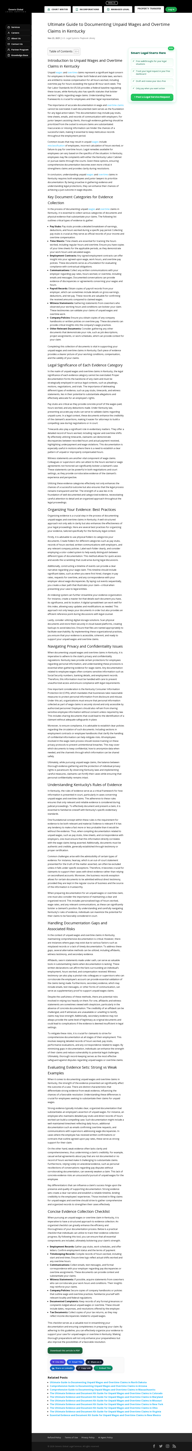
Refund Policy (54, 1437)
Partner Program (20, 49)
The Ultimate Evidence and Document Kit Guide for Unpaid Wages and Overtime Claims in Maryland (106, 1396)
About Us (16, 38)
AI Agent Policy (105, 1437)
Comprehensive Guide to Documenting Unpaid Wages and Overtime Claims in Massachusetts (102, 1389)
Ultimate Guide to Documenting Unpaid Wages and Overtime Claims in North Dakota (98, 1382)
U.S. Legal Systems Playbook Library (78, 38)
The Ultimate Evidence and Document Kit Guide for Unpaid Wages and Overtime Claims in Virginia (105, 1411)
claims (120, 105)
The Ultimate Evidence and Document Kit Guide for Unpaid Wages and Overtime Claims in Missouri (106, 1400)
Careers (15, 32)
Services (15, 27)
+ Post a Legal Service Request (152, 96)
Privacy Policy (88, 1437)
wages (59, 72)
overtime (72, 72)
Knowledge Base (19, 55)
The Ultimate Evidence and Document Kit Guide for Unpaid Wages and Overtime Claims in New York (106, 1404)
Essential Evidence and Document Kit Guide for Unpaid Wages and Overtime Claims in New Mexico (105, 1415)
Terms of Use (71, 1437)
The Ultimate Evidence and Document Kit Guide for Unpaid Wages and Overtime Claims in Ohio (104, 1407)
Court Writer (60, 9)
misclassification (56, 145)
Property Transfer (149, 9)
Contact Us (17, 44)
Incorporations (89, 9)
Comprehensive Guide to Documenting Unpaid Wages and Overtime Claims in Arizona (98, 1386)
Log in (171, 9)
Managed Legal (120, 9)
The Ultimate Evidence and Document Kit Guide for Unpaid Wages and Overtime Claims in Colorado (106, 1393)
